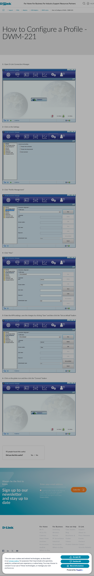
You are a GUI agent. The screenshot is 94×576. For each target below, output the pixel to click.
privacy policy (14, 561)
